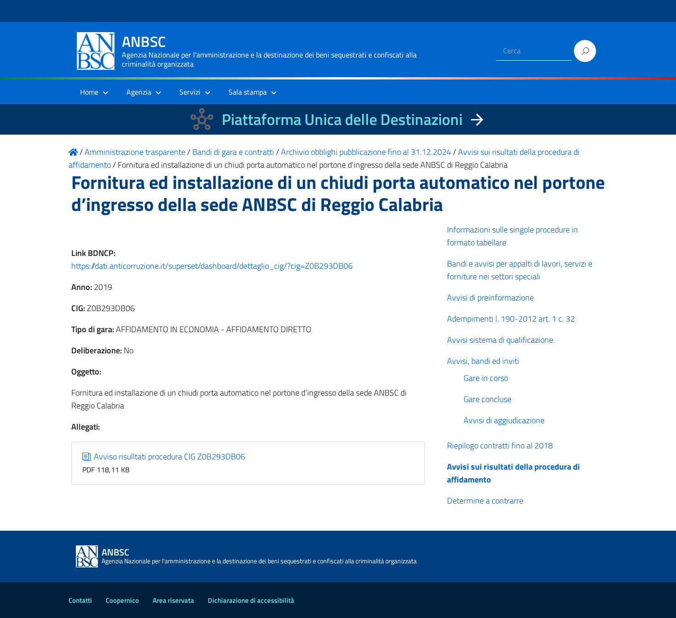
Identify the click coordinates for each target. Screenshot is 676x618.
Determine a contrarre (485, 500)
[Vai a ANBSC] (73, 152)
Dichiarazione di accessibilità (251, 600)
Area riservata (173, 600)
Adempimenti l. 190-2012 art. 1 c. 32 (511, 318)
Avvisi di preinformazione (490, 297)
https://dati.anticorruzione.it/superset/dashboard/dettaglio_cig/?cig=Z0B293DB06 (212, 266)
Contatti (80, 600)
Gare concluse (487, 399)
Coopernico (122, 600)
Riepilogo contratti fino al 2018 (500, 445)
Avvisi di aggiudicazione (504, 420)
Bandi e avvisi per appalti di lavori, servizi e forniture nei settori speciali (519, 270)
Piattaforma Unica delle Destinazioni (342, 119)
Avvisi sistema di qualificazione (500, 340)
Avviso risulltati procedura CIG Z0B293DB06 (168, 456)
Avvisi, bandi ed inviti (483, 361)
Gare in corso (486, 378)
